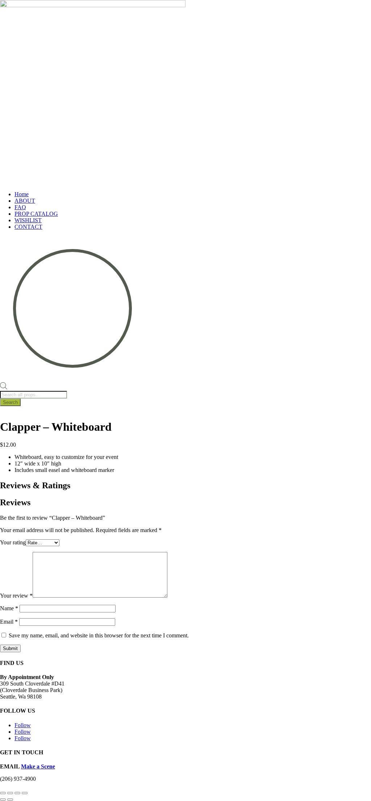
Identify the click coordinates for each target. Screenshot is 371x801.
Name (9, 608)
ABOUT (24, 201)
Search (10, 402)
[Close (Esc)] (25, 793)
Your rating (13, 542)
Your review (16, 596)
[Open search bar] (3, 387)
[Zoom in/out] (3, 793)
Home (21, 194)
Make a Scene (38, 766)
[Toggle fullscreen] (10, 793)
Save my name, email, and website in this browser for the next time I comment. (99, 635)
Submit (10, 648)
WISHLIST (28, 220)
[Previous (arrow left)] (3, 799)
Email (9, 622)
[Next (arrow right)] (10, 799)
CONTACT (28, 227)
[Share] (17, 793)
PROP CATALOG (36, 214)
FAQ (20, 207)
